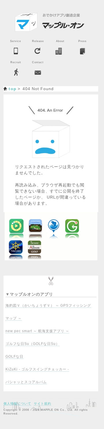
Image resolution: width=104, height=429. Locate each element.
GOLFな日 (14, 357)
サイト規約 (42, 403)
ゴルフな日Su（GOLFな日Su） (32, 344)
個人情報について (17, 403)
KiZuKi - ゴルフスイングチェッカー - (37, 369)
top (12, 88)
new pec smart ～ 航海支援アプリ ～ (37, 331)
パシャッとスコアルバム (26, 382)
